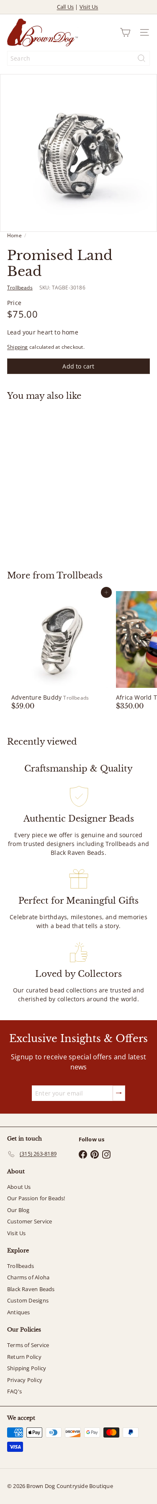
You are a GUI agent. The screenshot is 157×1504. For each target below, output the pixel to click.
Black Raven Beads (31, 1289)
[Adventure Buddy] (59, 651)
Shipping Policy (26, 1368)
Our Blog (18, 1210)
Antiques (18, 1312)
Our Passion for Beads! (36, 1198)
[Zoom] (144, 219)
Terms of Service (28, 1345)
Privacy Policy (24, 1380)
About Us (19, 1187)
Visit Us (89, 7)
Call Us (65, 7)
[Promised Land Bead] (59, 480)
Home (14, 235)
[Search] (141, 58)
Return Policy (24, 1357)
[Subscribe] (119, 1093)
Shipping (17, 346)
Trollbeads (80, 575)
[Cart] (125, 32)
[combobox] (78, 58)
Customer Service (29, 1221)
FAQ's (14, 1391)
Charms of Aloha (28, 1277)
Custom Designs (28, 1300)
